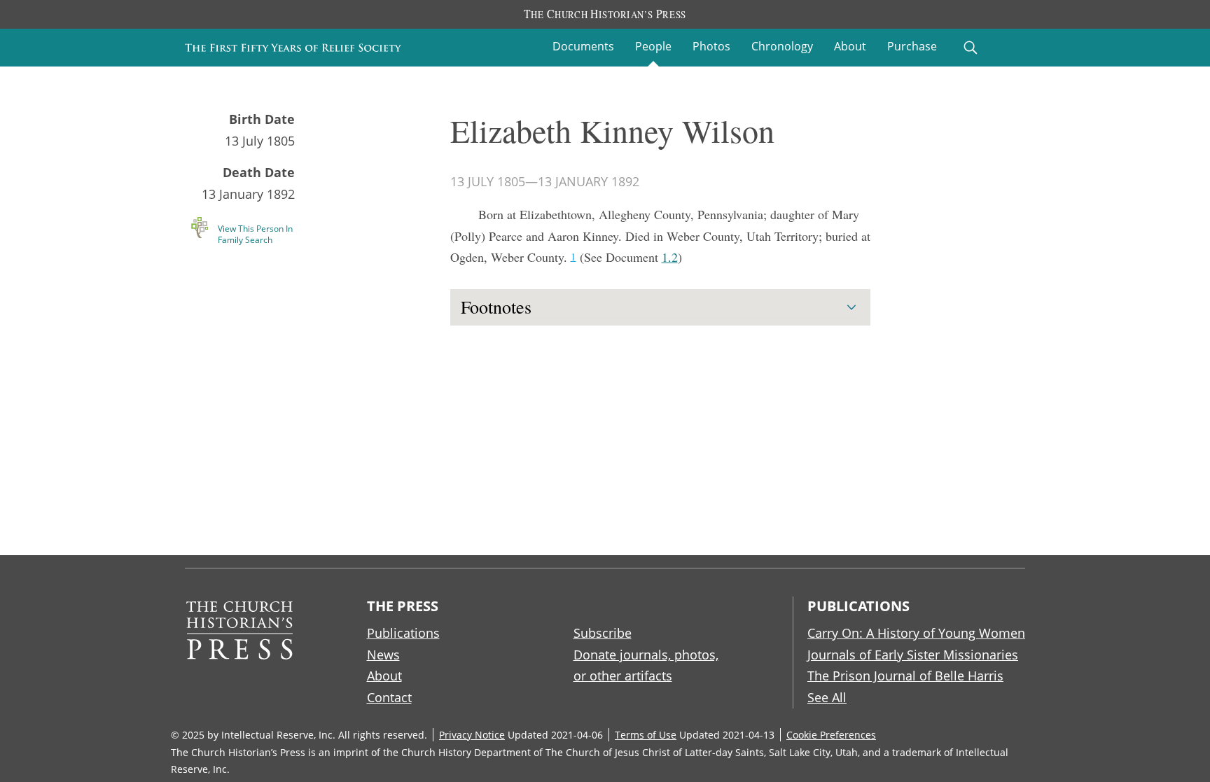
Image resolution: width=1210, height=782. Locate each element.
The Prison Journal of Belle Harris (905, 675)
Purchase (912, 46)
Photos (711, 46)
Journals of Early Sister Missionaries (912, 654)
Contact (389, 697)
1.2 (670, 257)
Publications (403, 632)
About (850, 46)
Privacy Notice (472, 734)
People (653, 46)
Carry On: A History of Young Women (916, 632)
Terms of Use (645, 734)
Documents (583, 46)
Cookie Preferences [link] (831, 734)
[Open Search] (970, 48)
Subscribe (602, 632)
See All (827, 697)
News (383, 654)
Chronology (782, 46)
